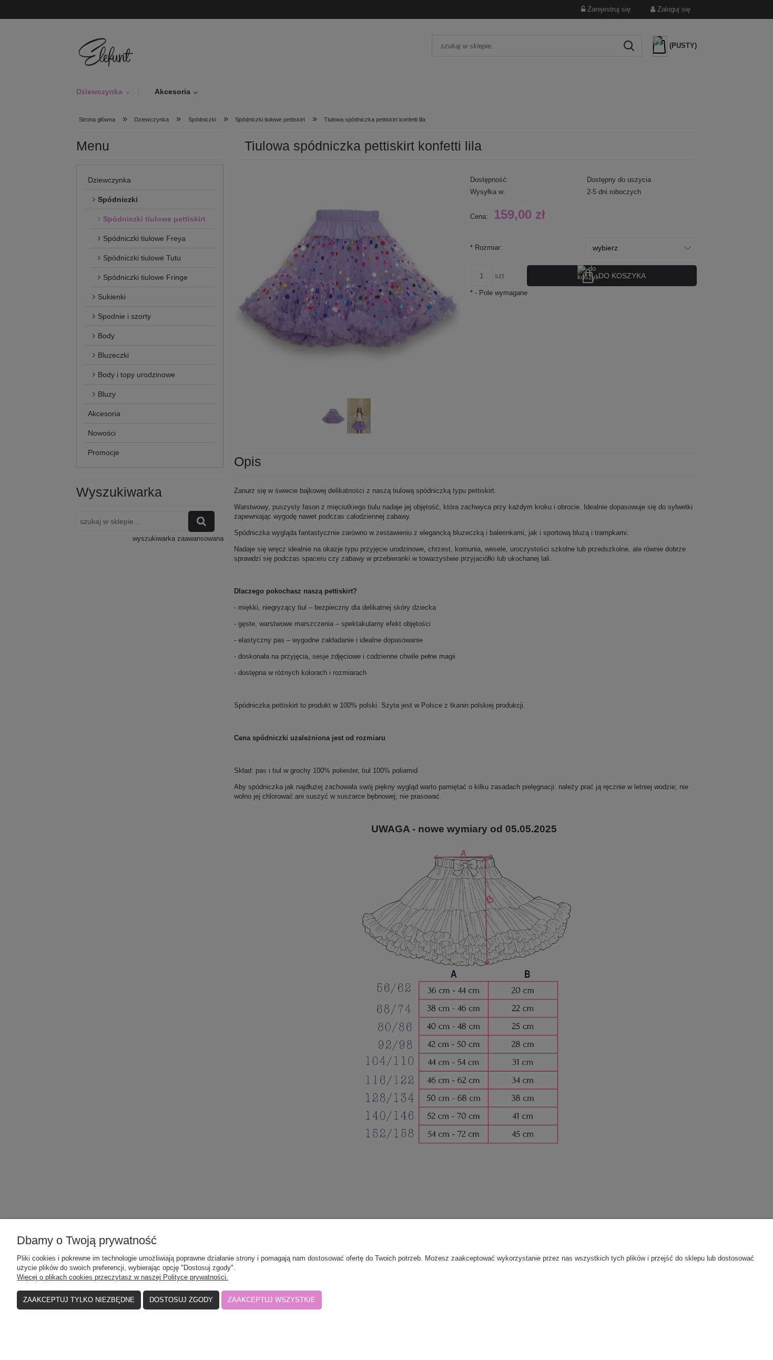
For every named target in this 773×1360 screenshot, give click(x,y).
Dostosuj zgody (181, 1300)
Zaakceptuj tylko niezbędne (79, 1300)
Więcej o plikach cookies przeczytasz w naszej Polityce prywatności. (122, 1277)
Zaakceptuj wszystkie (272, 1300)
